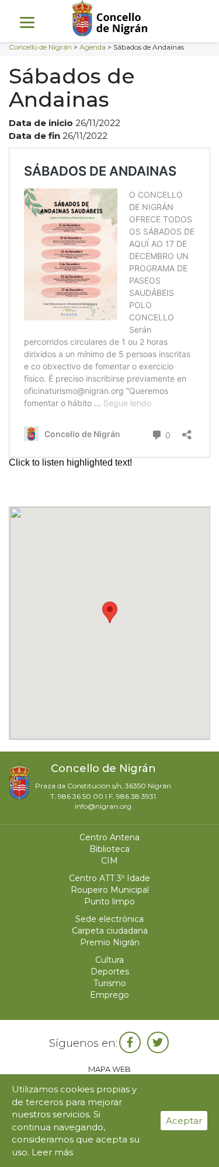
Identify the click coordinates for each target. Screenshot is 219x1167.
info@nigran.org (103, 806)
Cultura (109, 960)
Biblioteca (109, 849)
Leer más (52, 1152)
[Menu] (27, 22)
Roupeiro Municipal (110, 890)
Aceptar (184, 1120)
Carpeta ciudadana (110, 930)
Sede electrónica (109, 919)
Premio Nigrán (110, 942)
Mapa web (109, 1069)
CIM (109, 860)
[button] (110, 612)
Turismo (109, 983)
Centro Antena (109, 837)
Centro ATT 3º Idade (109, 878)
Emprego (109, 995)
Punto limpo (109, 901)
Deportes (110, 971)
